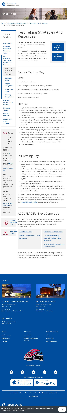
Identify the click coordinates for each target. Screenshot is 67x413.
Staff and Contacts (6, 115)
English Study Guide (9, 85)
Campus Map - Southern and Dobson (12, 311)
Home (3, 23)
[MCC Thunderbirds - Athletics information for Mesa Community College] (33, 355)
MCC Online (7, 318)
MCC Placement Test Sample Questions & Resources (32, 23)
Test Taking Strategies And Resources (9, 71)
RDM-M (10, 163)
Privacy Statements (30, 393)
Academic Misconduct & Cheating (8, 102)
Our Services (7, 43)
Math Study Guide (9, 90)
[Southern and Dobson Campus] (16, 292)
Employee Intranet (51, 341)
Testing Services (8, 13)
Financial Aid (27, 335)
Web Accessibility (33, 396)
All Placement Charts (58, 57)
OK (62, 409)
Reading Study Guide (9, 96)
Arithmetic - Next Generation (53, 232)
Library (48, 335)
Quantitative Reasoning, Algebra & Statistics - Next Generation (52, 238)
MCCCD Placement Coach (58, 47)
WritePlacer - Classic (25, 232)
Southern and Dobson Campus (15, 301)
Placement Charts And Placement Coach (7, 50)
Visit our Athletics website (33, 365)
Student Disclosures (52, 332)
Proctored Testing (6, 109)
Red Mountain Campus (45, 301)
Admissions (27, 332)
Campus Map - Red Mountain (44, 311)
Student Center (6, 335)
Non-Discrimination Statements (48, 393)
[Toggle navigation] (63, 4)
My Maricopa (6, 338)
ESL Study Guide (8, 79)
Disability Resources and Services (31, 339)
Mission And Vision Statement (7, 121)
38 (9, 153)
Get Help (4, 341)
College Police (50, 338)
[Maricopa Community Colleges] (33, 405)
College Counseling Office (29, 202)
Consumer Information (16, 393)
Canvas (4, 332)
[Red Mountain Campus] (50, 292)
